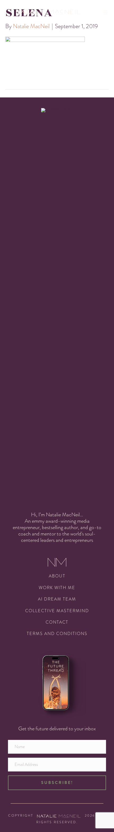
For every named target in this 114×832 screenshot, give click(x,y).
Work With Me (57, 588)
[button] (57, 782)
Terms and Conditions (57, 634)
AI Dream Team (57, 599)
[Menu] (107, 12)
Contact (57, 622)
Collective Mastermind (57, 611)
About (57, 576)
